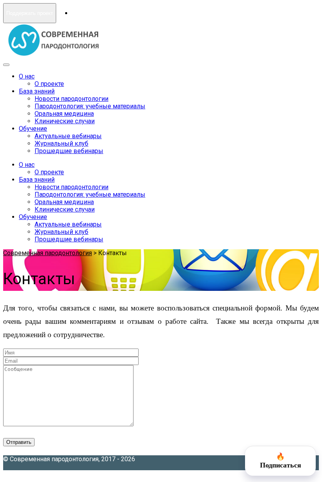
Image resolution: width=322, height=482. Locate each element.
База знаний (37, 91)
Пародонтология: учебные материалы (90, 106)
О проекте (49, 84)
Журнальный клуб (61, 143)
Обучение (33, 128)
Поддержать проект (29, 13)
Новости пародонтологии (71, 98)
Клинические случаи (65, 121)
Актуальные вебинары (68, 136)
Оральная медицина (64, 113)
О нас (27, 76)
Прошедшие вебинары (69, 151)
